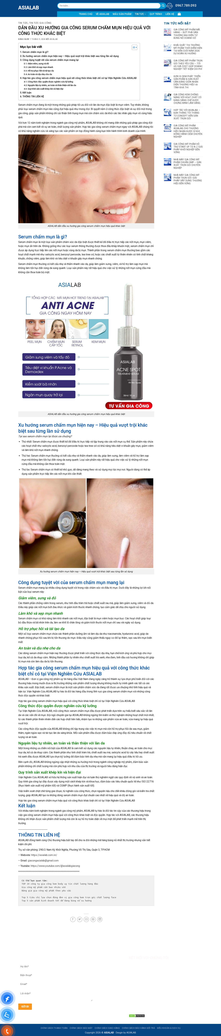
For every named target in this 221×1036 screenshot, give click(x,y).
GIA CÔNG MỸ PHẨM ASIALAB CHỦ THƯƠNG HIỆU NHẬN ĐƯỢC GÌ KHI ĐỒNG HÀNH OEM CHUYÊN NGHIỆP (188, 131)
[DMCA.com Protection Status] (137, 1015)
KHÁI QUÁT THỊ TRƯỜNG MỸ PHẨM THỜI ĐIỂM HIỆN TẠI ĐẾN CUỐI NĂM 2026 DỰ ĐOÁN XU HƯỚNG (188, 49)
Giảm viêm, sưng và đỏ (38, 63)
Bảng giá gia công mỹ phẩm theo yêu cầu (47, 890)
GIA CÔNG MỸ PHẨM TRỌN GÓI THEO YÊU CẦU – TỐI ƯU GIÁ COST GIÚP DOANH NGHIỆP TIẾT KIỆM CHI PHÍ (188, 64)
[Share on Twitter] (79, 919)
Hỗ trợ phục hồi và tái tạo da (41, 70)
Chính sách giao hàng (107, 1028)
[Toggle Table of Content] (133, 47)
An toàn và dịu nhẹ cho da (40, 74)
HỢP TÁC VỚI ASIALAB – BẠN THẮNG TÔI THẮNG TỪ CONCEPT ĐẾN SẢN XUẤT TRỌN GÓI (187, 114)
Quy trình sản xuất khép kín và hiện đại (45, 89)
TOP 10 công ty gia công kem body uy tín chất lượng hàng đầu (60, 884)
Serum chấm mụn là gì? (35, 52)
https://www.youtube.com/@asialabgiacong (55, 865)
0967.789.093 (185, 5)
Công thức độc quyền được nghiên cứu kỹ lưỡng (50, 81)
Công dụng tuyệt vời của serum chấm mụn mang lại (50, 60)
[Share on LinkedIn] (99, 919)
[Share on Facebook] (73, 919)
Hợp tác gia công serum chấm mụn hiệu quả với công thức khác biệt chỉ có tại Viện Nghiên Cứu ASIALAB (79, 78)
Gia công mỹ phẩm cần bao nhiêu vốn (44, 887)
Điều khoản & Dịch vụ (168, 1028)
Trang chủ (85, 14)
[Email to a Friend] (86, 919)
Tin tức (139, 14)
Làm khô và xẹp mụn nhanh (40, 67)
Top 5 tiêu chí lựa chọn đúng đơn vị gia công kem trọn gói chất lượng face (69, 897)
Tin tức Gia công (40, 23)
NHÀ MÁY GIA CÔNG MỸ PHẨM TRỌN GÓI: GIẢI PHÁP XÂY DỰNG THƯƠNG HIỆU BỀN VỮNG (188, 179)
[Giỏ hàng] (179, 14)
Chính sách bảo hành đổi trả (138, 1028)
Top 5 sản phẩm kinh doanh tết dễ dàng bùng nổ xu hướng (57, 900)
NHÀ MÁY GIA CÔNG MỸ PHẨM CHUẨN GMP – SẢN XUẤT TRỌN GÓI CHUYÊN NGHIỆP (187, 163)
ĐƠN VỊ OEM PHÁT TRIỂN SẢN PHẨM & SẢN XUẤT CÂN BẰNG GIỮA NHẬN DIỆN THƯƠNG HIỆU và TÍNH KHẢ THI (187, 82)
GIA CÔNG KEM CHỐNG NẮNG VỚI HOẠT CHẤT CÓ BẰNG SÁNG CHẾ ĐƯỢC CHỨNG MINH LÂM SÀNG (187, 98)
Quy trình (156, 14)
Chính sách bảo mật (81, 1028)
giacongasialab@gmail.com (43, 860)
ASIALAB (20, 7)
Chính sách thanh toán (54, 1028)
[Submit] (163, 5)
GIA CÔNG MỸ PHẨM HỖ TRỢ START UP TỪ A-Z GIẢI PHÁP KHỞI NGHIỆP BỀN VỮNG (188, 148)
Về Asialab (102, 14)
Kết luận (26, 92)
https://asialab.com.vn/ (44, 855)
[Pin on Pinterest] (93, 919)
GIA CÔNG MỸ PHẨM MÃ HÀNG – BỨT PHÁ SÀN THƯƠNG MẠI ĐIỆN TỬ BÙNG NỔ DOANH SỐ (187, 33)
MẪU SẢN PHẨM (122, 14)
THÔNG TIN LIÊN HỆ (33, 96)
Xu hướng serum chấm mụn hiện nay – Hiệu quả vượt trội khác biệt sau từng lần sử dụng (70, 56)
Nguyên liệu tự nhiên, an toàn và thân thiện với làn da (52, 85)
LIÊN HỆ (170, 14)
